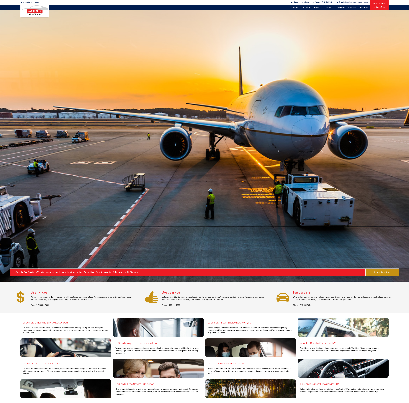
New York (328, 7)
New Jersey (318, 7)
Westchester (363, 7)
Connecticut (294, 7)
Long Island (306, 7)
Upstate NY (352, 7)
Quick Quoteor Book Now (379, 5)
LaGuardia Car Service (31, 2)
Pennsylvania (340, 7)
